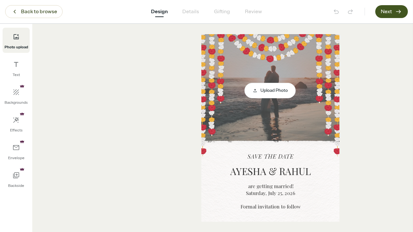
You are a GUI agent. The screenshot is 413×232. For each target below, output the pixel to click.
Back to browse (39, 11)
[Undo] (336, 11)
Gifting (222, 11)
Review (253, 11)
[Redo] (350, 11)
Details (190, 11)
